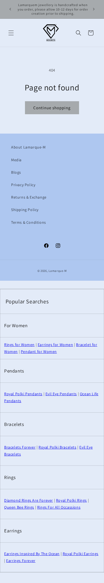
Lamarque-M (58, 271)
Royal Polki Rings (71, 500)
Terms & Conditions (28, 222)
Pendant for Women (39, 351)
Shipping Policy (25, 209)
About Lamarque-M (28, 147)
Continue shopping (52, 107)
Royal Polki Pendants (23, 393)
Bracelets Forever (19, 447)
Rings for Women (19, 344)
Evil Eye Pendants (61, 393)
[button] (11, 33)
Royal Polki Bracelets (58, 447)
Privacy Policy (23, 184)
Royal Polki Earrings (80, 553)
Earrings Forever (20, 560)
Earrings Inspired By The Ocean (32, 553)
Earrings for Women (55, 344)
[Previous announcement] (10, 9)
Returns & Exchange (29, 197)
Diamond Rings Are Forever (28, 500)
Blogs (16, 172)
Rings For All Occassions (58, 507)
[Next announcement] (94, 9)
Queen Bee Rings (19, 507)
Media (16, 159)
